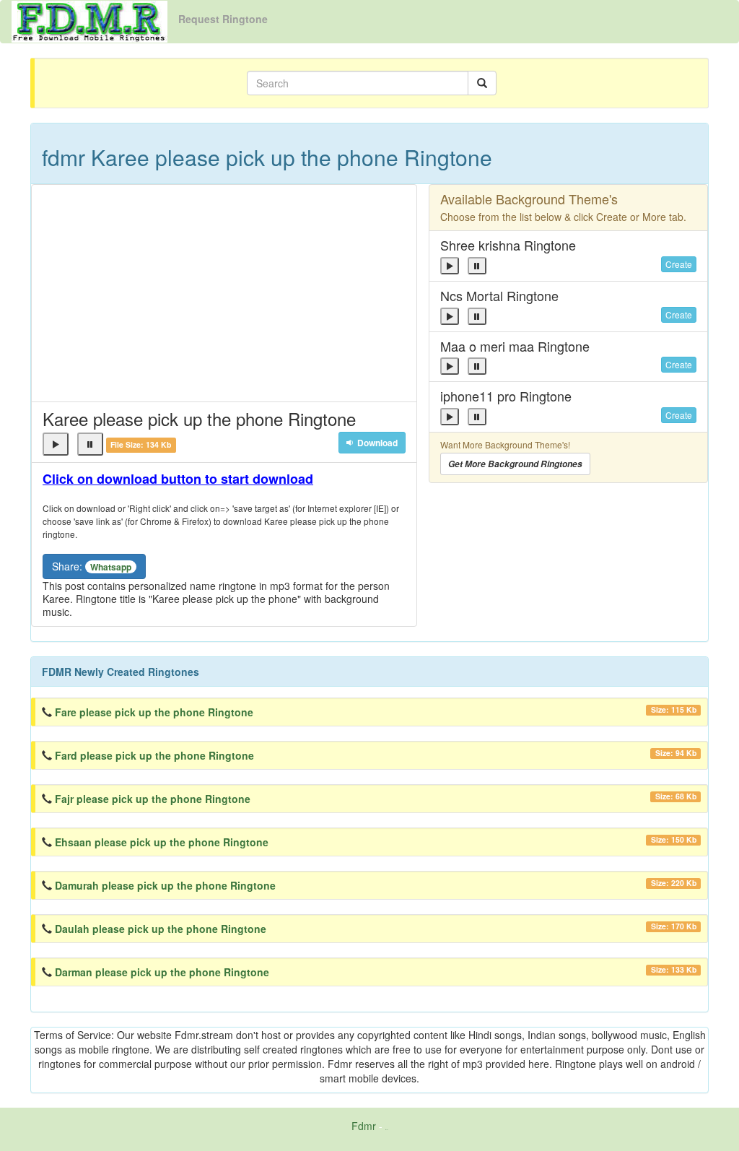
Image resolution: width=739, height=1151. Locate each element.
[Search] (482, 83)
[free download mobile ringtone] (89, 20)
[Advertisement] (224, 293)
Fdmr (363, 1126)
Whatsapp (110, 566)
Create (678, 264)
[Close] (56, 444)
